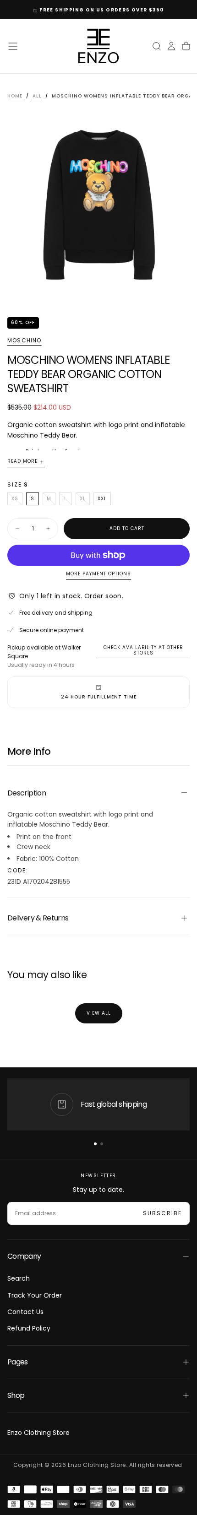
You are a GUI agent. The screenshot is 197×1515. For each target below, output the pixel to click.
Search (18, 1278)
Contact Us (25, 1311)
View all (99, 1013)
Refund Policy (28, 1328)
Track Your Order (34, 1295)
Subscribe (162, 1213)
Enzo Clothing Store (38, 1432)
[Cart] (186, 46)
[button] (12, 46)
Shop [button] (15, 1395)
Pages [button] (17, 1362)
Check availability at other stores (143, 650)
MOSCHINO (24, 340)
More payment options (98, 574)
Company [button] (24, 1256)
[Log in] (171, 46)
